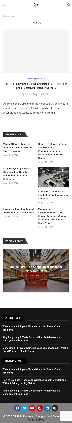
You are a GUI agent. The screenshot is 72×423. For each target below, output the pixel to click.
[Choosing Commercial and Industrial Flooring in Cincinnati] (53, 177)
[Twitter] (24, 408)
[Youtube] (32, 408)
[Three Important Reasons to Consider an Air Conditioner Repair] (36, 51)
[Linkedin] (47, 408)
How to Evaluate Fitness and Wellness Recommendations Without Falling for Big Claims (52, 151)
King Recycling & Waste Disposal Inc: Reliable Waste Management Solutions (17, 174)
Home (6, 16)
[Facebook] (17, 408)
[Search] (68, 5)
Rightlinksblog (36, 419)
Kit (26, 94)
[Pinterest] (40, 408)
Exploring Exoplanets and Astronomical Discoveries (18, 211)
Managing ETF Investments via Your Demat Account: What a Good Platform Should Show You (52, 216)
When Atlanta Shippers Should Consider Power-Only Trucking (17, 148)
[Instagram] (55, 408)
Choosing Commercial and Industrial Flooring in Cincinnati (53, 195)
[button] (6, 270)
